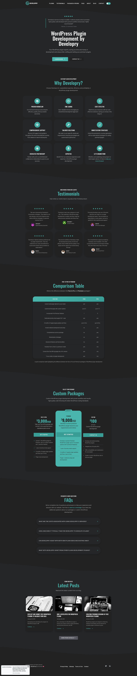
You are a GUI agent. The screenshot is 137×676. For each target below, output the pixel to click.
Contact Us (75, 59)
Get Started (44, 434)
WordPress (34, 666)
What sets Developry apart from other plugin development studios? (64, 550)
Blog (94, 3)
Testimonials (60, 3)
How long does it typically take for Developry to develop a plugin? (64, 531)
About (89, 3)
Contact (101, 3)
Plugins (51, 3)
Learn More (59, 59)
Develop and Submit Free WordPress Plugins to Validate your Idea (39, 615)
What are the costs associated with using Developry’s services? (63, 521)
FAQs (82, 3)
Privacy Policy (64, 666)
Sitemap (71, 666)
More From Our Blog (67, 638)
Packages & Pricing (73, 3)
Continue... (30, 626)
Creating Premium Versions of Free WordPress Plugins (97, 615)
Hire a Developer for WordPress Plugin (67, 615)
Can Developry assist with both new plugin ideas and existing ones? (64, 540)
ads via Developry (16, 673)
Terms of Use (79, 666)
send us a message (75, 507)
